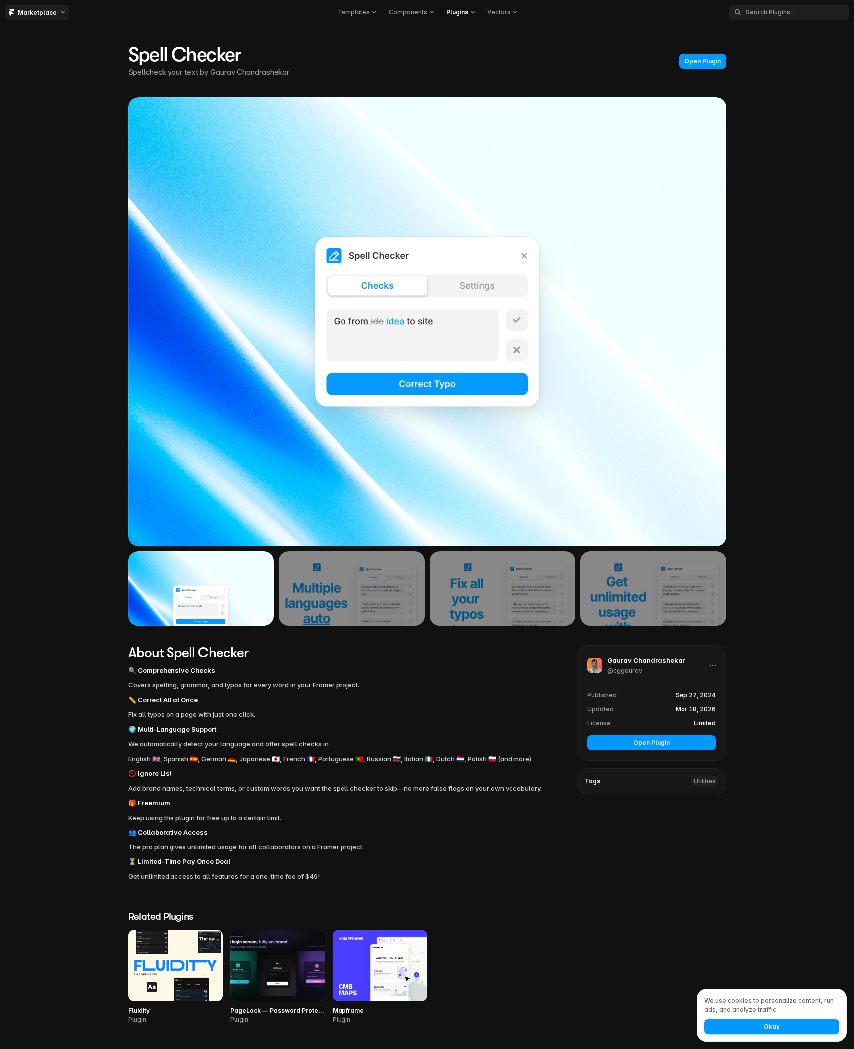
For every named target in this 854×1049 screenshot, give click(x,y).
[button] (356, 12)
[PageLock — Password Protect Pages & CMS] (277, 977)
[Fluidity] (175, 977)
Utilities (705, 781)
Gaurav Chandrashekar (249, 72)
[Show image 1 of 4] (201, 588)
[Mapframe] (380, 977)
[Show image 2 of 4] (352, 588)
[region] (427, 321)
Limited (705, 723)
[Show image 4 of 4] (653, 588)
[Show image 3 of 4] (503, 588)
